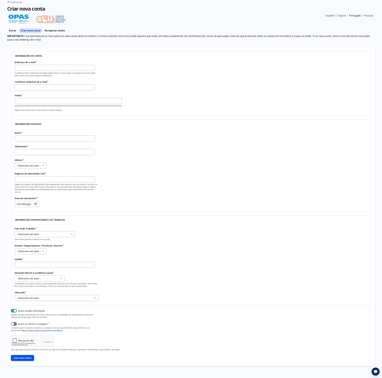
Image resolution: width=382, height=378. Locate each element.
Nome (18, 132)
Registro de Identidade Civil (30, 173)
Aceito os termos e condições (32, 324)
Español (330, 15)
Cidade (18, 259)
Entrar (12, 30)
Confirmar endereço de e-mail (31, 81)
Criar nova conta (30, 30)
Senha (18, 95)
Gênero (18, 160)
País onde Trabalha (25, 228)
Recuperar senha (55, 30)
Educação (20, 292)
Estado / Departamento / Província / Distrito (38, 245)
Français (368, 15)
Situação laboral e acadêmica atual (34, 272)
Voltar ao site (16, 2)
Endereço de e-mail (25, 62)
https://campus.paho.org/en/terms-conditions (42, 330)
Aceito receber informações (31, 310)
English (342, 15)
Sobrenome (21, 146)
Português (355, 15)
